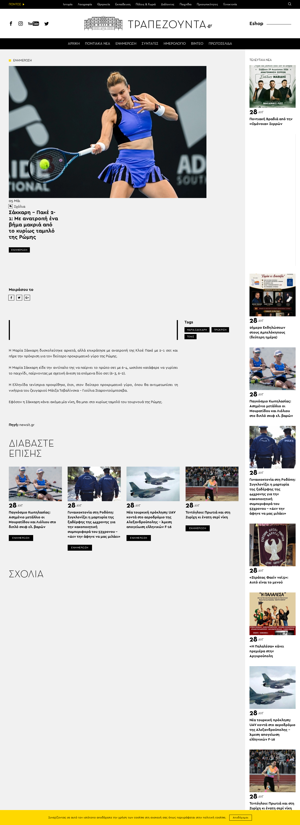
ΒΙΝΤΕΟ (197, 44)
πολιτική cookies (214, 817)
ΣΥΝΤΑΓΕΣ (150, 44)
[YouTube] (33, 24)
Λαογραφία (85, 4)
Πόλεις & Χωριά (146, 4)
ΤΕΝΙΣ (190, 336)
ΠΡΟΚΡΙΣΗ (220, 329)
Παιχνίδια (186, 4)
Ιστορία (67, 4)
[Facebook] (11, 24)
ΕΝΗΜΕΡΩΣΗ (126, 44)
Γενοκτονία (230, 4)
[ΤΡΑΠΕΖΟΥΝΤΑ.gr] (150, 23)
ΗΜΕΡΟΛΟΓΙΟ (175, 44)
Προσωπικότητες (207, 4)
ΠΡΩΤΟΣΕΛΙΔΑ (220, 44)
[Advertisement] (93, 330)
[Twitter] (46, 24)
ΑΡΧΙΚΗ (74, 44)
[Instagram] (20, 24)
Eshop (256, 23)
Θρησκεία (103, 4)
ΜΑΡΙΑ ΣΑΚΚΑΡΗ (197, 329)
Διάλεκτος (167, 4)
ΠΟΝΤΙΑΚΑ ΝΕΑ (97, 44)
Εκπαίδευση (122, 4)
